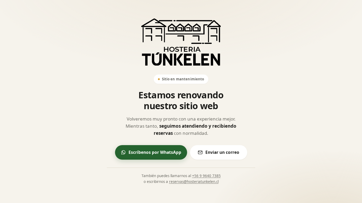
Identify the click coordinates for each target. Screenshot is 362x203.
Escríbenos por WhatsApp (155, 152)
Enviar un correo (222, 152)
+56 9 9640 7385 (206, 175)
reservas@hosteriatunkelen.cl (194, 181)
